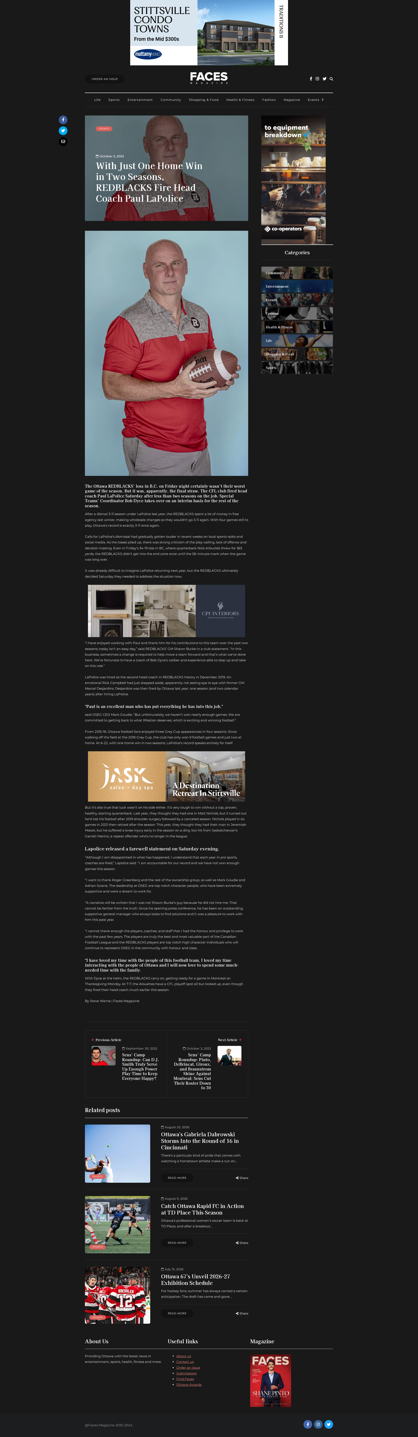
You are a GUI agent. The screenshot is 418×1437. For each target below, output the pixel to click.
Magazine (292, 100)
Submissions (186, 1373)
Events (313, 100)
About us (183, 1356)
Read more (177, 1177)
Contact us (185, 1362)
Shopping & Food (204, 100)
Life (97, 100)
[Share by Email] (63, 141)
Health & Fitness (240, 100)
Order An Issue (105, 79)
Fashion (269, 100)
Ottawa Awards (189, 1385)
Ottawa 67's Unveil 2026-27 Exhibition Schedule (195, 1279)
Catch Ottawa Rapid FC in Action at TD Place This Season (202, 1209)
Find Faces (185, 1379)
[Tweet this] (63, 130)
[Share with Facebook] (63, 119)
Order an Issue (188, 1368)
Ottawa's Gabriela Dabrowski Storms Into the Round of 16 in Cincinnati (200, 1140)
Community (171, 100)
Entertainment (140, 100)
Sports (114, 100)
